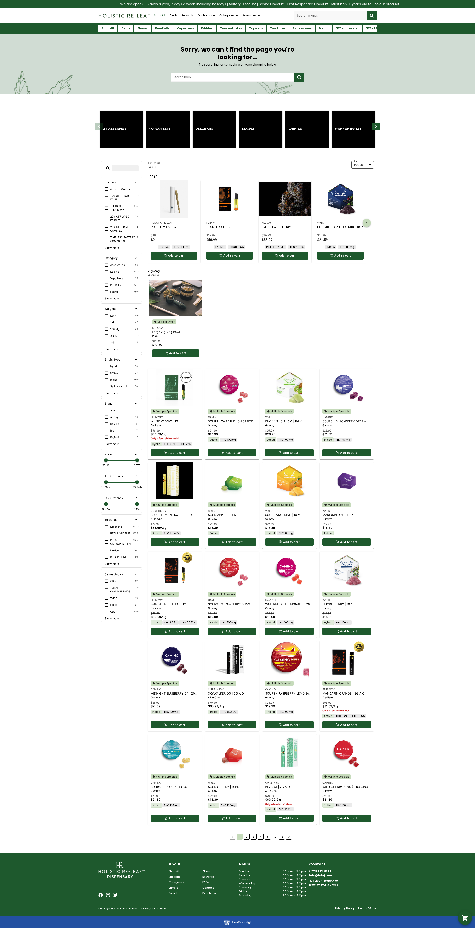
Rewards (187, 15)
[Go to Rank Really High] (237, 922)
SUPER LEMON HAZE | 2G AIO (172, 515)
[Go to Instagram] (108, 895)
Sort (356, 161)
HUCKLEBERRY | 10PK (338, 604)
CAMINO (213, 417)
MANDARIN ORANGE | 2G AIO (343, 693)
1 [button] (239, 836)
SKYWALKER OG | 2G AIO (226, 693)
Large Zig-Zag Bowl (166, 332)
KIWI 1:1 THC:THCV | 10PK (283, 421)
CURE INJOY (158, 510)
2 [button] (246, 836)
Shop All (159, 15)
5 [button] (268, 836)
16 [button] (281, 836)
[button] (99, 126)
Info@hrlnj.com (320, 875)
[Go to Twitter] (115, 895)
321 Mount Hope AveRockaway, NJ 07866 (323, 883)
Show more (112, 247)
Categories (226, 15)
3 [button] (254, 836)
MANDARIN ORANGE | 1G (168, 604)
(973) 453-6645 (320, 871)
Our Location (206, 15)
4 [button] (261, 836)
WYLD (269, 417)
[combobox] (330, 15)
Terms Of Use (367, 908)
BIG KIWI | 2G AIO (277, 787)
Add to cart (177, 353)
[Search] (372, 15)
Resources (249, 15)
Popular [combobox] (359, 164)
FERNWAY (157, 417)
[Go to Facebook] (100, 895)
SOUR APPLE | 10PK (222, 515)
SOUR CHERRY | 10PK (223, 787)
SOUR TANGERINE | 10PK (283, 515)
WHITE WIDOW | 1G (164, 421)
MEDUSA (157, 327)
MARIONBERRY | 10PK (337, 515)
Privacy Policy (345, 908)
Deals (173, 15)
